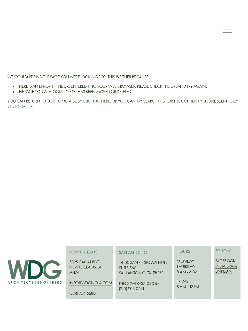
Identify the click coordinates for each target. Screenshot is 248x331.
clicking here (96, 101)
